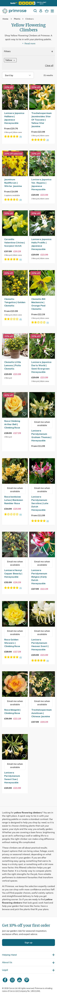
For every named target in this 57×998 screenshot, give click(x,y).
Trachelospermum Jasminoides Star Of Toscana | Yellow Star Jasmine (41, 120)
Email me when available (42, 424)
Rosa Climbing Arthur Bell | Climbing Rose (12, 424)
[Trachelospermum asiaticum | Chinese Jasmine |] (42, 669)
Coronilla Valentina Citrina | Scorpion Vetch (14, 242)
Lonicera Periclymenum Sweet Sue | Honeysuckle (12, 777)
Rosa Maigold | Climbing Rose (12, 711)
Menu (53, 11)
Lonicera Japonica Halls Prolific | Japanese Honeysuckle (41, 244)
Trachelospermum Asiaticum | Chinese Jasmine (41, 713)
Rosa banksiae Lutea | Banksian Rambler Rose (13, 500)
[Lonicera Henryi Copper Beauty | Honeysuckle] (15, 530)
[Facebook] (5, 980)
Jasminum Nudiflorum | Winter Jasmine (13, 182)
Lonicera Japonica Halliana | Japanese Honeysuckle (14, 118)
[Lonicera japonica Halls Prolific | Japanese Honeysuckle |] (42, 208)
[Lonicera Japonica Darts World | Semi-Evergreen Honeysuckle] (42, 331)
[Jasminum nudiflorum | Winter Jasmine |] (15, 149)
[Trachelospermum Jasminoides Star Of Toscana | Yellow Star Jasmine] (42, 82)
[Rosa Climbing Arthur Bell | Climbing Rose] (15, 390)
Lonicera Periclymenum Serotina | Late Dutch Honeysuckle (39, 503)
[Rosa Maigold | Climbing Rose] (15, 669)
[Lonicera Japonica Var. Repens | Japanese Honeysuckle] (42, 149)
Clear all (49, 65)
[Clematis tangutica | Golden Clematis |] (15, 268)
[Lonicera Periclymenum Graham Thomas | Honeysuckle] (42, 390)
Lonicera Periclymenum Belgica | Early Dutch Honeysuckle (39, 577)
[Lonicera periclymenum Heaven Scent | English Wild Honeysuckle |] (42, 599)
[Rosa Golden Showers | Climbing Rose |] (15, 599)
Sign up (28, 942)
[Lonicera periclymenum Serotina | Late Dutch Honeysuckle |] (42, 456)
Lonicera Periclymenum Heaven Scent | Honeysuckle (40, 644)
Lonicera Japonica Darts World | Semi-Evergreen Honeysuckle (41, 367)
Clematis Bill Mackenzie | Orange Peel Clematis (38, 304)
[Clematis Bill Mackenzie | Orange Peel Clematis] (42, 268)
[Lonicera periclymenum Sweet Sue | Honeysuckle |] (15, 732)
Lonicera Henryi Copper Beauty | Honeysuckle (13, 573)
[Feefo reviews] (28, 3)
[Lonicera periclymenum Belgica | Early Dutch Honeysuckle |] (42, 530)
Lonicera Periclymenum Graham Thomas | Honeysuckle (41, 435)
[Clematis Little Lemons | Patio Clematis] (15, 331)
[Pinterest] (27, 980)
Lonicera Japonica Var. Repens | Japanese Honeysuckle (41, 184)
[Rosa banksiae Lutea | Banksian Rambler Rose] (15, 456)
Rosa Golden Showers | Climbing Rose (12, 643)
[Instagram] (12, 980)
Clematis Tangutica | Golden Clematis (14, 302)
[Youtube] (19, 980)
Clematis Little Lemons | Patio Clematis (12, 365)
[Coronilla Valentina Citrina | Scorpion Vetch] (15, 208)
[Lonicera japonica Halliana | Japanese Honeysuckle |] (15, 82)
